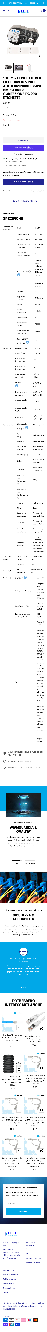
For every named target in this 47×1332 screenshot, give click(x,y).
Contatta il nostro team (34, 1258)
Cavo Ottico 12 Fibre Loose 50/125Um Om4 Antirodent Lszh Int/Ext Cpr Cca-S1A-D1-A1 (12, 1039)
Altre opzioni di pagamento (23, 154)
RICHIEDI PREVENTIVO (23, 182)
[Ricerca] (9, 11)
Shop (28, 1249)
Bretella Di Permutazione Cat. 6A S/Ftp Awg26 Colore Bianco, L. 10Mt (34, 1039)
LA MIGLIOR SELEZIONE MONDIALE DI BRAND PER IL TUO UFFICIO (25, 753)
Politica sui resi (8, 1283)
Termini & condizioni (10, 1274)
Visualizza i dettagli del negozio (16, 165)
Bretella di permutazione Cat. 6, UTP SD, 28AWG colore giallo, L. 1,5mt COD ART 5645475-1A (35, 1162)
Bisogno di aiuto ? (37, 191)
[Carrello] (42, 11)
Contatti (5, 1292)
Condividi (6, 191)
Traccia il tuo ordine (33, 1262)
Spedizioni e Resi (9, 1288)
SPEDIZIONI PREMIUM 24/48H (19, 761)
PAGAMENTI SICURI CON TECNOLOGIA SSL (24, 767)
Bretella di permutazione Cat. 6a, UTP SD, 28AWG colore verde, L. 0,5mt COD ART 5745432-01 (35, 1079)
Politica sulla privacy (10, 1279)
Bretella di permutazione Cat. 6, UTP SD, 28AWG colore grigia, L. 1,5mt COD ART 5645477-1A (35, 1121)
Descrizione (8, 214)
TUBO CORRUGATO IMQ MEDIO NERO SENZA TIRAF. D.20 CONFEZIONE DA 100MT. (12, 1080)
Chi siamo (29, 1254)
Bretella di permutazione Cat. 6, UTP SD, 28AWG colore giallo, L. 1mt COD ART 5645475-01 (12, 1162)
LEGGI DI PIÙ (35, 4)
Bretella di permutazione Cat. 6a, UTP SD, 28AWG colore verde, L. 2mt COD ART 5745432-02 (12, 1121)
